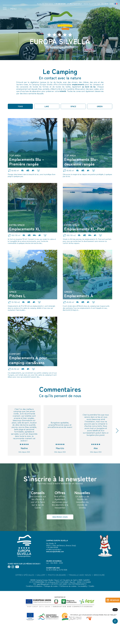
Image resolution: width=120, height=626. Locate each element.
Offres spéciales (24, 575)
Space (73, 106)
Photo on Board (57, 575)
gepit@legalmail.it (43, 584)
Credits (91, 586)
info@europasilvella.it (74, 4)
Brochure (99, 575)
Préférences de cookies (68, 586)
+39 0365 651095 (60, 4)
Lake (47, 106)
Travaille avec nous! (79, 575)
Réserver (114, 600)
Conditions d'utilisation (34, 586)
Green (100, 106)
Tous (20, 106)
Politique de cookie (51, 586)
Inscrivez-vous (60, 517)
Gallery (41, 575)
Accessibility (82, 586)
